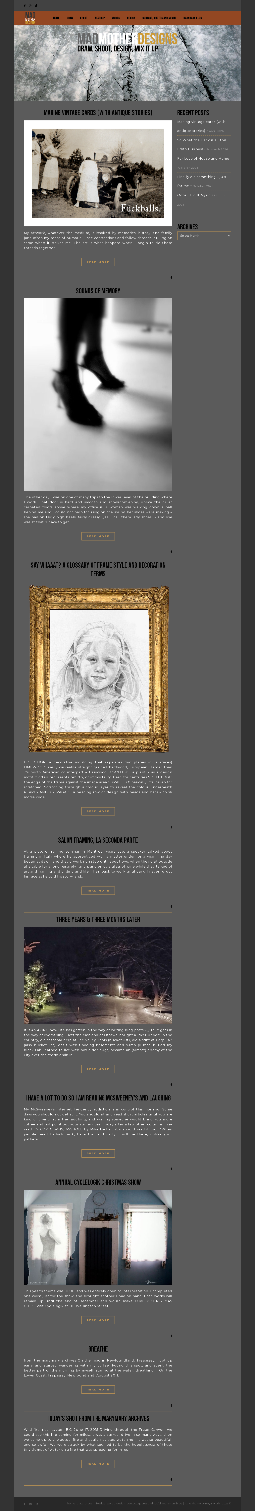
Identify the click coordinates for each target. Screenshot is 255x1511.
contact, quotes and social (159, 18)
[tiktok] (36, 5)
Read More (98, 262)
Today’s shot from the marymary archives (98, 1418)
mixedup (100, 18)
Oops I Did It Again (194, 195)
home (56, 18)
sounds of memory (98, 291)
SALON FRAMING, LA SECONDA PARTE (98, 840)
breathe (98, 1349)
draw (70, 18)
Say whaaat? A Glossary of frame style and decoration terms (98, 570)
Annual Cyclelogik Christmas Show (98, 1182)
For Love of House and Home (203, 158)
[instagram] (30, 5)
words (116, 18)
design (131, 18)
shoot (84, 18)
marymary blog (192, 18)
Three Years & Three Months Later (98, 919)
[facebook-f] (25, 5)
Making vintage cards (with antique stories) (98, 113)
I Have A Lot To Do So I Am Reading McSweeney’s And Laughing (98, 1098)
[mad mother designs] (30, 18)
